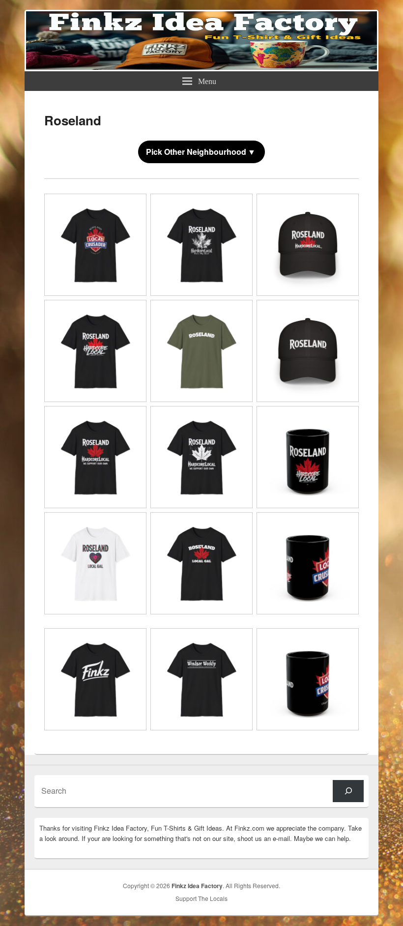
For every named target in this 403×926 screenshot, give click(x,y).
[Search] (348, 791)
